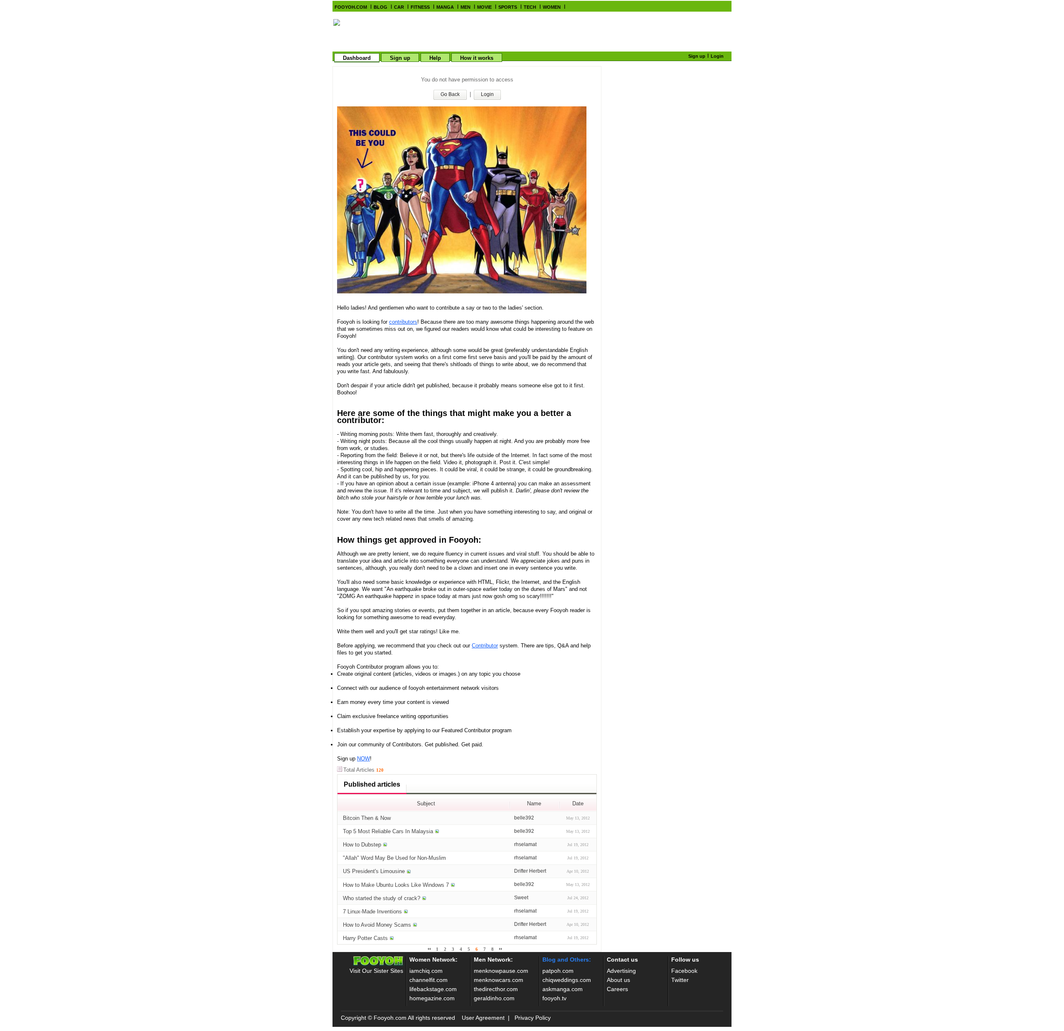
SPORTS (507, 7)
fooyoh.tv (554, 998)
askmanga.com (562, 989)
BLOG (380, 7)
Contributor (485, 645)
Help (435, 58)
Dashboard (357, 58)
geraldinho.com (494, 998)
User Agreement (483, 1017)
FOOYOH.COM (351, 7)
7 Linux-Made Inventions (372, 911)
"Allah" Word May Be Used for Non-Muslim (394, 858)
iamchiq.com (426, 970)
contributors (403, 322)
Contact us (622, 959)
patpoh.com (558, 970)
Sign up (400, 58)
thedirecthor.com (496, 989)
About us (618, 980)
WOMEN (552, 7)
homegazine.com (432, 998)
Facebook (684, 970)
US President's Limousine (374, 872)
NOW (363, 758)
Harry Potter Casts (365, 938)
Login (717, 56)
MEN (465, 7)
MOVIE (484, 7)
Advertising (621, 970)
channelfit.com (428, 980)
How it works (476, 58)
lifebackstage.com (433, 989)
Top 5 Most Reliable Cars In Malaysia (388, 831)
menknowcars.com (498, 980)
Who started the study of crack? (381, 898)
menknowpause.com (501, 970)
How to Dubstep (362, 845)
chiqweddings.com (566, 980)
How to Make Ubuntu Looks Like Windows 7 (396, 885)
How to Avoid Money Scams (377, 925)
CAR (399, 7)
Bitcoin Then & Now (367, 818)
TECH (530, 7)
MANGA (445, 7)
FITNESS (420, 7)
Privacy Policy (533, 1017)
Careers (617, 989)
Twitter (680, 980)
